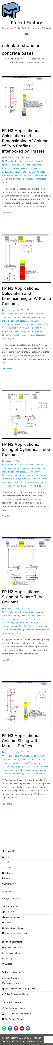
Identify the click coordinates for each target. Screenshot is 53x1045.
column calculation (10, 165)
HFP (27, 157)
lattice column (29, 172)
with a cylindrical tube (37, 475)
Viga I (4, 338)
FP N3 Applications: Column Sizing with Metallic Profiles (20, 740)
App (17, 157)
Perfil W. (38, 328)
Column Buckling (19, 175)
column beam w (36, 324)
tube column (20, 475)
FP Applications (12, 161)
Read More (7, 212)
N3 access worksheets (38, 175)
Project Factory (26, 22)
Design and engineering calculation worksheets (24, 179)
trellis (4, 182)
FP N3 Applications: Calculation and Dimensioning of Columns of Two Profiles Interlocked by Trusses (26, 141)
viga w (11, 338)
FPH (22, 157)
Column (18, 172)
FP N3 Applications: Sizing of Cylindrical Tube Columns (26, 449)
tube (39, 486)
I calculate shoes (28, 165)
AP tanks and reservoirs (35, 335)
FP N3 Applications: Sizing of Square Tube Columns (23, 596)
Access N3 (10, 157)
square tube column (23, 622)
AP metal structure (10, 478)
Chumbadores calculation (32, 161)
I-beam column (21, 324)
